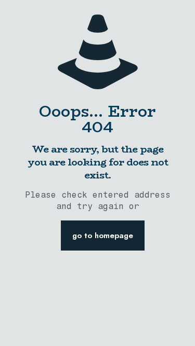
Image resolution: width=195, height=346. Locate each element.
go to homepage (102, 235)
